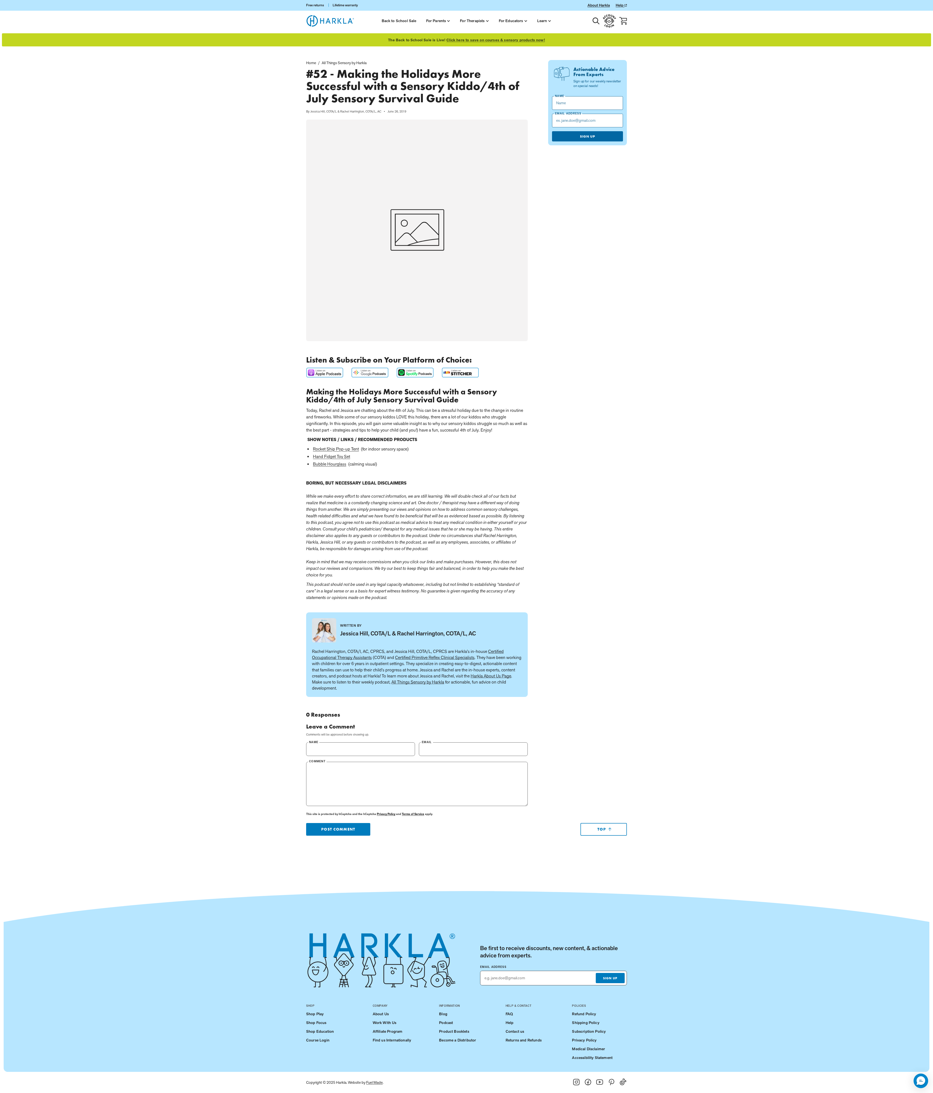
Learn (542, 20)
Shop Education (320, 1031)
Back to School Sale (399, 20)
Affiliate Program (388, 1031)
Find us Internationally (392, 1040)
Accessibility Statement (592, 1057)
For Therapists (472, 20)
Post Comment (338, 829)
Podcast (446, 1022)
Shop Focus (316, 1022)
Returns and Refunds (524, 1040)
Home (311, 62)
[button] (921, 1081)
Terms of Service (413, 814)
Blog (443, 1013)
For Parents (436, 20)
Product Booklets (454, 1031)
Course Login (317, 1040)
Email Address (493, 967)
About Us (381, 1013)
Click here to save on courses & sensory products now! (495, 40)
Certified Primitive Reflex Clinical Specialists (435, 657)
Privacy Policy (386, 814)
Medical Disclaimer (588, 1048)
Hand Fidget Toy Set (331, 456)
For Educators (511, 20)
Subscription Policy (589, 1031)
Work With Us (385, 1022)
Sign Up (587, 136)
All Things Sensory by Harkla (344, 62)
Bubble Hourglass (329, 464)
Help (620, 5)
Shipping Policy (585, 1022)
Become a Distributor (457, 1040)
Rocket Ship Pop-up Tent (336, 449)
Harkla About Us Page (491, 676)
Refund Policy (584, 1013)
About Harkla (598, 5)
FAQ (509, 1013)
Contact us (515, 1031)
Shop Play (315, 1013)
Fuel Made (374, 1082)
